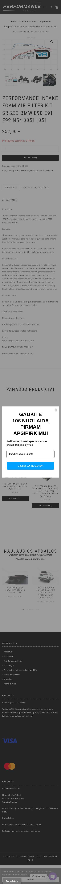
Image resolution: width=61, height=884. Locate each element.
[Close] (55, 410)
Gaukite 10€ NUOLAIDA (30, 466)
